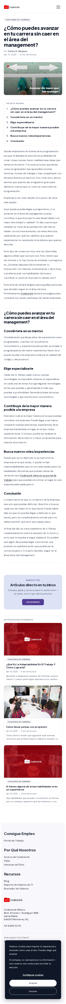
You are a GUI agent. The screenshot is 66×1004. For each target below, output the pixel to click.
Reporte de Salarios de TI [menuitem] (18, 884)
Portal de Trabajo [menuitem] (14, 840)
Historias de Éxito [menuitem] (14, 864)
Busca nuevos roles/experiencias (30, 135)
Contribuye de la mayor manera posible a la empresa (34, 129)
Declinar (33, 991)
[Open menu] (58, 7)
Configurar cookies (33, 975)
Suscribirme (33, 602)
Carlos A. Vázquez (17, 51)
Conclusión (17, 141)
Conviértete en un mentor (26, 117)
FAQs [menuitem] (7, 860)
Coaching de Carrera (17, 20)
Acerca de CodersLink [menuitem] (17, 857)
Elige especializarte (22, 122)
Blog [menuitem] (6, 881)
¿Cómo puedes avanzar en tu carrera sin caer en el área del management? (33, 110)
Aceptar (33, 983)
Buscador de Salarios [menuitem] (16, 888)
